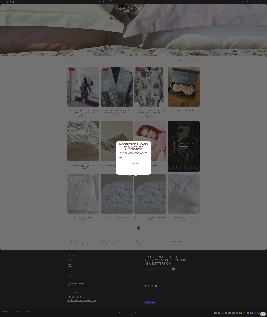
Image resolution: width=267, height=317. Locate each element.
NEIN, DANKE (133, 170)
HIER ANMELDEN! (133, 163)
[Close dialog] (149, 143)
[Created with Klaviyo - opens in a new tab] (133, 175)
